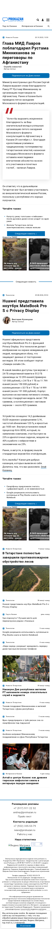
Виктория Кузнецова (22, 319)
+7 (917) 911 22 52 (25, 808)
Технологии (10, 295)
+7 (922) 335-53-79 (25, 826)
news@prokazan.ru (24, 830)
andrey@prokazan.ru (24, 812)
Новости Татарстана (13, 549)
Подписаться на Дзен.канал (26, 75)
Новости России (12, 37)
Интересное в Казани (14, 774)
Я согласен (25, 925)
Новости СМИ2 (10, 237)
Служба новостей (12, 66)
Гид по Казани (11, 614)
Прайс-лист (25, 816)
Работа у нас (24, 834)
